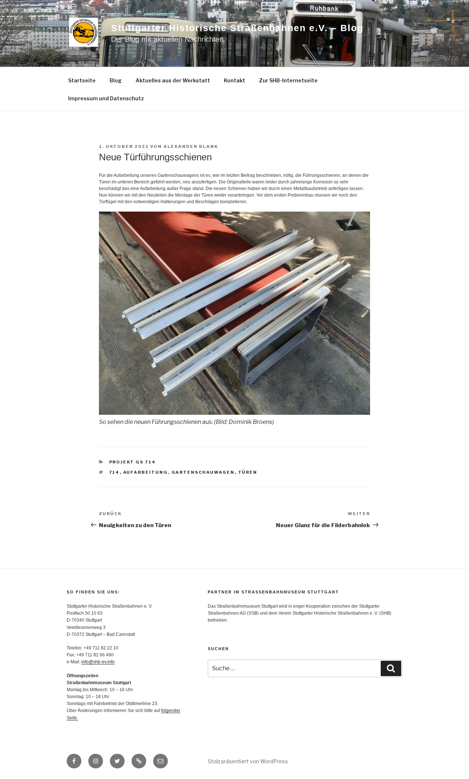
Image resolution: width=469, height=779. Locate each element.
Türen (248, 472)
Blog (116, 80)
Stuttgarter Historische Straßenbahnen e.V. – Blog (237, 28)
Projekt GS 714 (132, 462)
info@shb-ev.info (98, 661)
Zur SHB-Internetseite (288, 80)
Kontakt (234, 80)
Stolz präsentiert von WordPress (248, 761)
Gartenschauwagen (203, 472)
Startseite (82, 80)
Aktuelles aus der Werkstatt (173, 80)
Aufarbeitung (145, 472)
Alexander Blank (190, 146)
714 (114, 472)
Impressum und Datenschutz (106, 98)
